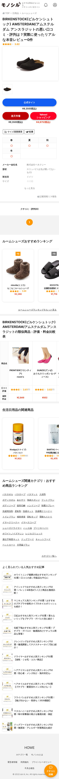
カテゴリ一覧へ (49, 556)
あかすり (21, 500)
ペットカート (8, 545)
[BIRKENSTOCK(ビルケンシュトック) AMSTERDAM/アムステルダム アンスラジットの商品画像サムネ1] (7, 89)
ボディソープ (8, 505)
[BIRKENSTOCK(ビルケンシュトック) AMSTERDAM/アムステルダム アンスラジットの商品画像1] (30, 64)
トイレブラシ (8, 517)
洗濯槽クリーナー (43, 511)
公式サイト (29, 102)
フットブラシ (47, 500)
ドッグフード (27, 539)
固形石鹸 (21, 505)
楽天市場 (15, 115)
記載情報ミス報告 (48, 197)
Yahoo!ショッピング (43, 116)
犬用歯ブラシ (23, 545)
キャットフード (43, 539)
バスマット (32, 494)
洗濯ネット (28, 511)
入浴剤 (42, 494)
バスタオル (7, 494)
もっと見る (29, 188)
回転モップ (32, 517)
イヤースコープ (28, 522)
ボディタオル (8, 500)
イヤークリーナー (11, 522)
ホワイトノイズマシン (13, 533)
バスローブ (20, 494)
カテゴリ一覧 (22, 754)
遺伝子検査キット (11, 539)
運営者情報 (12, 762)
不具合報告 (29, 768)
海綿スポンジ (33, 500)
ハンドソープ (33, 505)
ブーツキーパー (40, 528)
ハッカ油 (27, 528)
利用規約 (25, 762)
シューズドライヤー (12, 528)
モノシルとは (37, 754)
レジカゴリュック (33, 533)
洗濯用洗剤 (7, 511)
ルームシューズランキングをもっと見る (37, 310)
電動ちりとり (45, 517)
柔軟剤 (18, 511)
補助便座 (21, 517)
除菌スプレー (47, 505)
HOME (29, 748)
